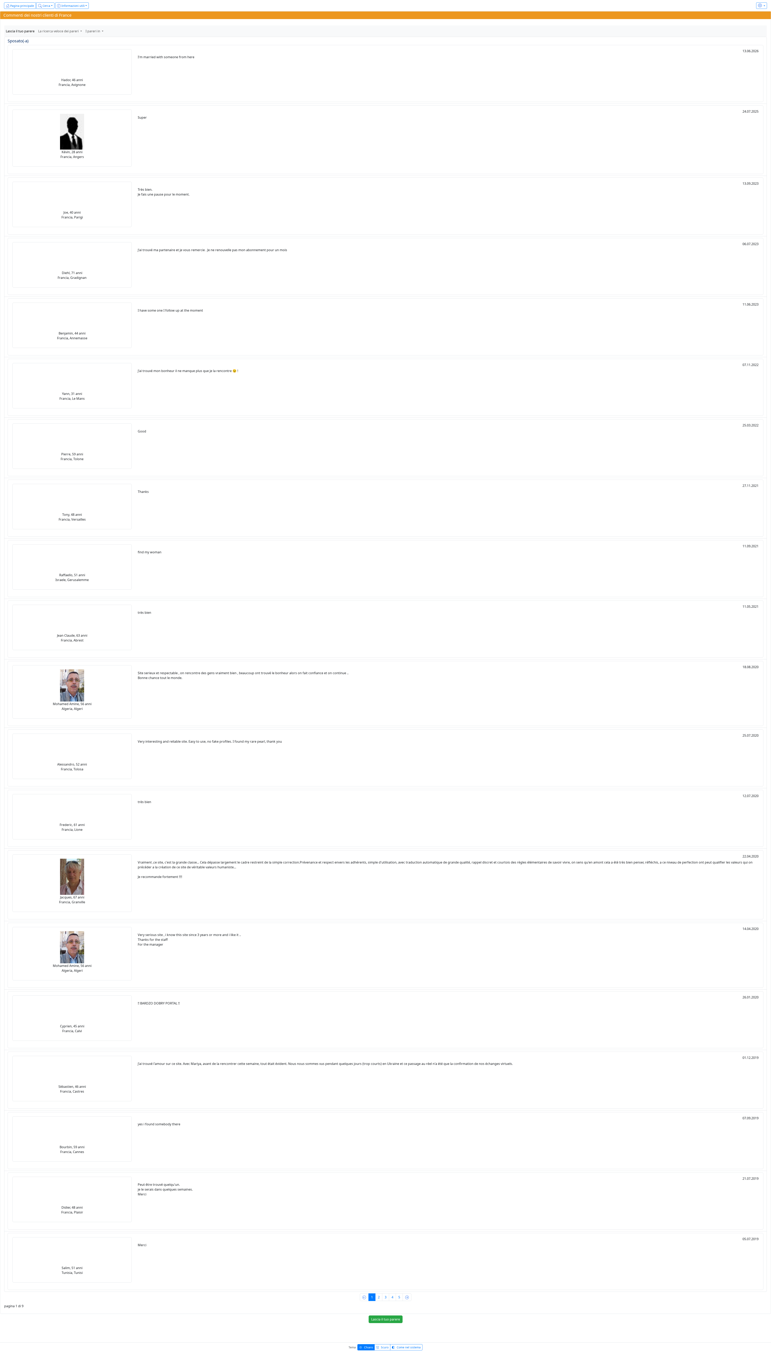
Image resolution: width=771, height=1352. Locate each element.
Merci (142, 1245)
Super (142, 117)
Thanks (143, 491)
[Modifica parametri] (761, 5)
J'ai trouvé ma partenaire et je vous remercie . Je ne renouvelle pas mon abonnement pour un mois (212, 250)
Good (142, 431)
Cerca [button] (46, 6)
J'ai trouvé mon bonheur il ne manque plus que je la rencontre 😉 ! (188, 371)
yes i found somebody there (159, 1124)
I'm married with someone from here (166, 57)
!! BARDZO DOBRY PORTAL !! (159, 1003)
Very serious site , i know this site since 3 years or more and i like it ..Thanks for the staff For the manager (189, 940)
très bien (144, 612)
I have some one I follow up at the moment (170, 310)
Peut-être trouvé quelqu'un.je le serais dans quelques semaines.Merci (165, 1189)
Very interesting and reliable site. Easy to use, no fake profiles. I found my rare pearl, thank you (210, 741)
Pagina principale (21, 6)
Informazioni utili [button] (73, 6)
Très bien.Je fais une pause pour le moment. (164, 192)
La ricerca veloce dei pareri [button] (59, 31)
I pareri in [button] (93, 31)
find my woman (149, 552)
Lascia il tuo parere (20, 31)
